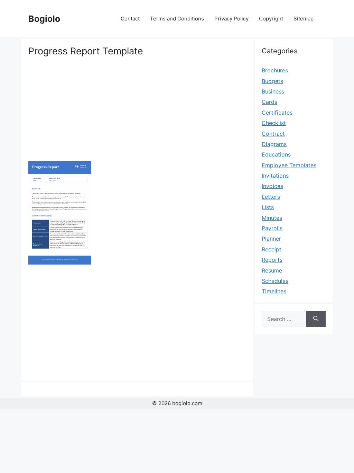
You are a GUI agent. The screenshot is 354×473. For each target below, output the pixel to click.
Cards (269, 101)
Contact (130, 18)
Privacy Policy (231, 18)
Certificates (277, 112)
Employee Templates (289, 165)
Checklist (274, 122)
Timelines (274, 291)
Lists (268, 207)
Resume (272, 270)
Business (273, 91)
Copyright (271, 18)
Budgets (272, 81)
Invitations (275, 175)
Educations (276, 154)
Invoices (272, 185)
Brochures (275, 70)
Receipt (271, 249)
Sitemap (304, 18)
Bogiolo (44, 19)
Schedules (275, 280)
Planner (271, 238)
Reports (272, 259)
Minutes (272, 217)
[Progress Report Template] (59, 262)
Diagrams (274, 144)
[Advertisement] (137, 109)
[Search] (316, 319)
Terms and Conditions (177, 18)
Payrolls (272, 228)
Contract (273, 133)
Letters (271, 196)
